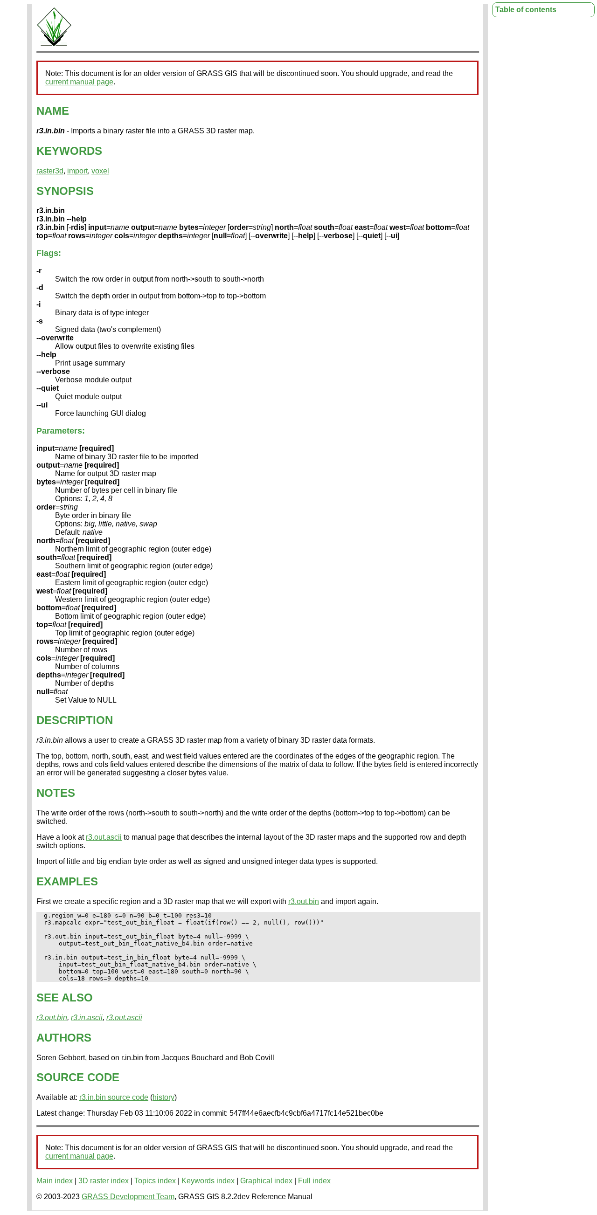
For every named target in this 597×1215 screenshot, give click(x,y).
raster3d (49, 171)
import (77, 171)
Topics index (155, 1181)
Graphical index (266, 1181)
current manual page (79, 82)
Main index (54, 1181)
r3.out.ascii (104, 837)
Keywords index (208, 1181)
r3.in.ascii (87, 1018)
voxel (100, 171)
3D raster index (103, 1181)
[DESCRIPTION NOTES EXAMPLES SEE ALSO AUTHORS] (54, 44)
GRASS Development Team (128, 1197)
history (163, 1097)
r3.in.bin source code (113, 1097)
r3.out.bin (303, 901)
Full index (314, 1181)
